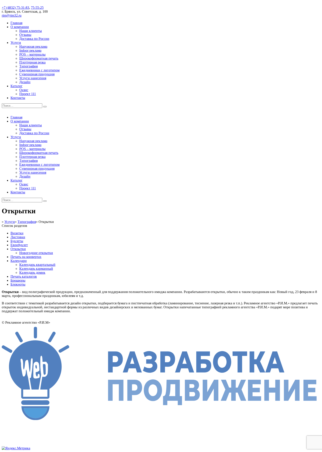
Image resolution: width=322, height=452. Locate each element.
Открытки (18, 249)
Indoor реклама (30, 50)
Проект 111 (27, 94)
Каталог (17, 86)
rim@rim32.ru (11, 15)
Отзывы (25, 35)
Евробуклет (19, 245)
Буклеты (17, 241)
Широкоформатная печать (38, 58)
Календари (19, 261)
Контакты (18, 98)
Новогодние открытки (36, 253)
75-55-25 (37, 7)
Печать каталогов (24, 276)
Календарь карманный (36, 268)
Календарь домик (32, 272)
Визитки (17, 233)
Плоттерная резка (32, 62)
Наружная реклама (33, 46)
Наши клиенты (30, 31)
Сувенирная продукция (37, 74)
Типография (28, 66)
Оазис (23, 90)
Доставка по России (34, 39)
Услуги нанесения (32, 78)
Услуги (16, 42)
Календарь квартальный (37, 265)
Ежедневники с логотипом (39, 70)
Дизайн (24, 82)
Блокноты (18, 284)
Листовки (18, 237)
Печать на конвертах (26, 257)
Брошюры (18, 280)
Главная (16, 23)
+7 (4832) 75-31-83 (15, 7)
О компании (20, 27)
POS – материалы (32, 54)
